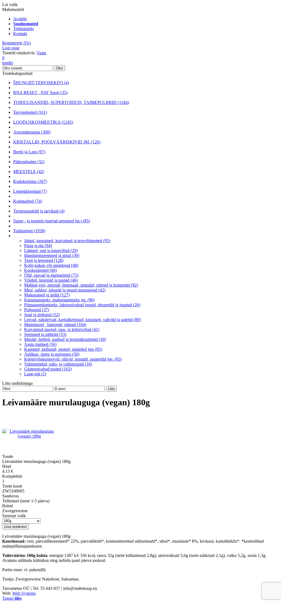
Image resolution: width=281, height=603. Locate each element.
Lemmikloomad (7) (30, 191)
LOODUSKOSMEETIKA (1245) (43, 122)
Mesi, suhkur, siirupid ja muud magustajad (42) (64, 290)
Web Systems (24, 593)
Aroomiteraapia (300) (31, 132)
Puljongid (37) (36, 309)
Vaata (41, 52)
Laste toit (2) (35, 374)
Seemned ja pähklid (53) (45, 334)
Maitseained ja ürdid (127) (47, 295)
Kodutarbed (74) (27, 201)
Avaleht (20, 18)
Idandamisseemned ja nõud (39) (51, 255)
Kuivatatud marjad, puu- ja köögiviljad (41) (61, 329)
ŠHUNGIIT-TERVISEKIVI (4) (41, 82)
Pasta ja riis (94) (38, 245)
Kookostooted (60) (40, 270)
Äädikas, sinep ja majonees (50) (51, 354)
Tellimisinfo (23, 28)
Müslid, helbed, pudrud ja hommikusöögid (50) (65, 339)
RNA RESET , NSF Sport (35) (40, 92)
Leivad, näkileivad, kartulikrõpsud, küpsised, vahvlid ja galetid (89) (82, 319)
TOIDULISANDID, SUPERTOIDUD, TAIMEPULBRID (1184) (71, 102)
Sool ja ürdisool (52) (42, 314)
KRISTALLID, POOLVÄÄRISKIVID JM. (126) (56, 142)
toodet (7, 60)
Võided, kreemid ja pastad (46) (51, 280)
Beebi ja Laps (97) (29, 151)
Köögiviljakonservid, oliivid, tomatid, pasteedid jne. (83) (73, 359)
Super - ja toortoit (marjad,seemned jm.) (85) (51, 221)
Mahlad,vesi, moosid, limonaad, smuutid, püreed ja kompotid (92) (81, 285)
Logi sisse (10, 48)
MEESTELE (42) (28, 171)
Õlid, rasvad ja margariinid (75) (51, 275)
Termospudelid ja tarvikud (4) (38, 211)
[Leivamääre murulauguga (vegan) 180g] (29, 436)
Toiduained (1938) (29, 230)
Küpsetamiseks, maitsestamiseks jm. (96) (59, 300)
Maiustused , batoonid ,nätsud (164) (55, 324)
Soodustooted (25, 23)
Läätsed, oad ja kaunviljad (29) (51, 250)
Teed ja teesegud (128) (43, 260)
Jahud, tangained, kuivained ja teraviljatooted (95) (67, 240)
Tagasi (12, 598)
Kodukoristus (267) (30, 181)
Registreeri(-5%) (16, 43)
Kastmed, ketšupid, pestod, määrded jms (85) (63, 349)
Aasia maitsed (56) (40, 344)
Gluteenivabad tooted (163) (48, 369)
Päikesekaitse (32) (28, 161)
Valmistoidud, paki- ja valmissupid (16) (58, 364)
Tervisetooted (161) (30, 112)
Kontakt (20, 33)
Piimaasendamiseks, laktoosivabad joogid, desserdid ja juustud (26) (82, 304)
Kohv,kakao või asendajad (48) (51, 265)
